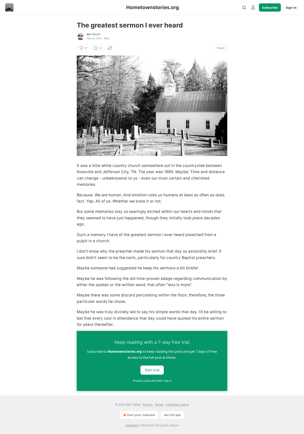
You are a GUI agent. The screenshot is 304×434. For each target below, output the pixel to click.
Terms (159, 404)
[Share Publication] (253, 7)
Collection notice (177, 404)
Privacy (147, 404)
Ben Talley (94, 34)
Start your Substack (141, 415)
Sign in (291, 7)
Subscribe (270, 7)
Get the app (172, 415)
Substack (131, 425)
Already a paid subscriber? (152, 380)
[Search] (244, 7)
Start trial (152, 370)
